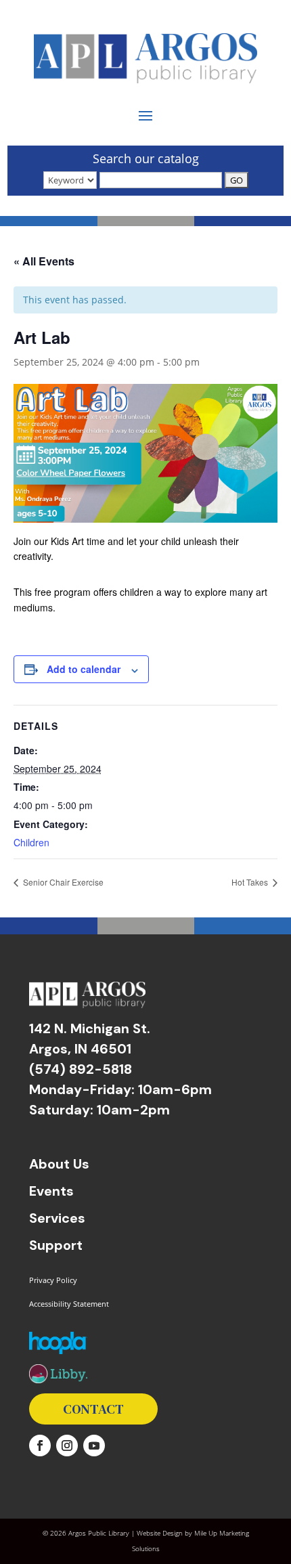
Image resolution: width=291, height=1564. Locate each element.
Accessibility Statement (69, 1304)
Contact (93, 1408)
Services (57, 1218)
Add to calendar (83, 669)
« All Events (44, 261)
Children (31, 842)
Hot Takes (250, 882)
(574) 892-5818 (80, 1069)
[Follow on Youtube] (94, 1445)
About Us (59, 1164)
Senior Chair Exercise (62, 882)
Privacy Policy (53, 1280)
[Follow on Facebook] (40, 1445)
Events (51, 1191)
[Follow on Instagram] (67, 1445)
